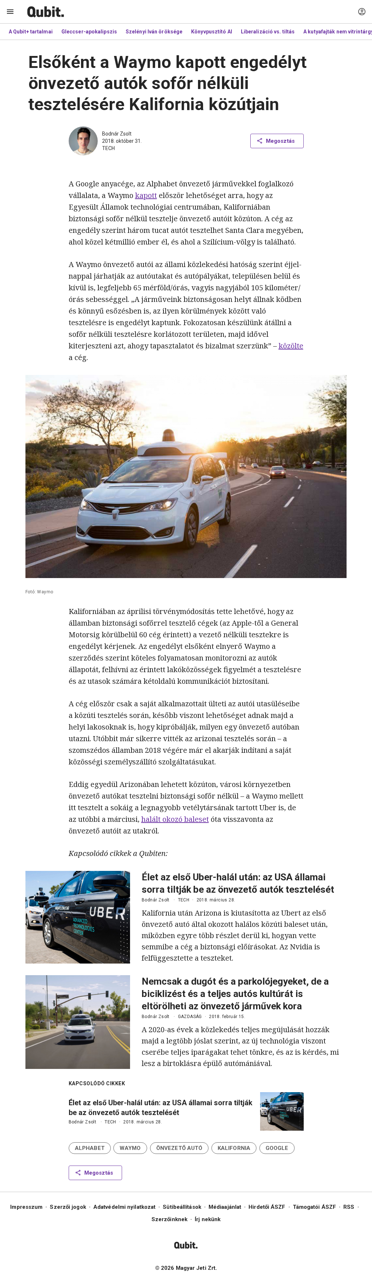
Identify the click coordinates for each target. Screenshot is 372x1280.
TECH (108, 148)
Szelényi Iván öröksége (154, 32)
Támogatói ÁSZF (314, 1207)
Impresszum (26, 1207)
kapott (146, 195)
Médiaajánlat (225, 1207)
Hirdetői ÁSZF (266, 1207)
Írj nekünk (208, 1219)
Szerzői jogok (68, 1207)
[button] (90, 1148)
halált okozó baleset (175, 819)
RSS (348, 1207)
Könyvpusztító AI (211, 32)
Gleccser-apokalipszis (89, 32)
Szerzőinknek (169, 1219)
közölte (291, 346)
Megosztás (280, 141)
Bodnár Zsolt (117, 134)
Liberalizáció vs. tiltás (268, 32)
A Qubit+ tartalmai (31, 32)
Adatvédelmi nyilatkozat (124, 1207)
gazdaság (190, 1016)
